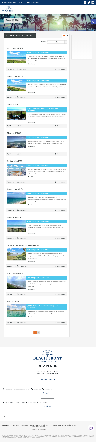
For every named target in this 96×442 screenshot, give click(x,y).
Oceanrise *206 (13, 104)
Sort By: (43, 42)
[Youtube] (55, 366)
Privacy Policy (48, 425)
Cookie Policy (65, 425)
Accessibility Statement (39, 426)
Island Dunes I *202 (15, 48)
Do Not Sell (73, 425)
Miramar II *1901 (14, 133)
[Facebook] (85, 2)
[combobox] (57, 42)
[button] (93, 21)
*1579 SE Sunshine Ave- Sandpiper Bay (23, 245)
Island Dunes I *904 (15, 273)
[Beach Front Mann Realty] (9, 9)
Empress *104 (13, 301)
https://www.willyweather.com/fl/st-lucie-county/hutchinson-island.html (83, 57)
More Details (31, 64)
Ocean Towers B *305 (16, 217)
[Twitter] (88, 2)
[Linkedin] (92, 2)
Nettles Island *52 (14, 161)
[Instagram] (51, 366)
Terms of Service (57, 425)
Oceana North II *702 (15, 189)
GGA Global (43, 429)
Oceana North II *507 (15, 76)
